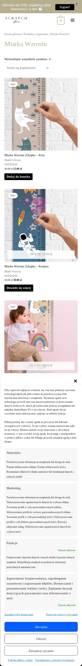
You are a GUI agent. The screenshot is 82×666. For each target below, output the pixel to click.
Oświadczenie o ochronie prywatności (54, 660)
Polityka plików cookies (20, 660)
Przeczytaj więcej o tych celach (62, 614)
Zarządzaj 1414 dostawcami (18, 614)
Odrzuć (41, 639)
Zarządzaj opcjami (41, 651)
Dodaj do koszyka (18, 176)
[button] (75, 381)
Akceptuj (41, 627)
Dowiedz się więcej (19, 288)
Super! (65, 7)
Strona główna (12, 34)
